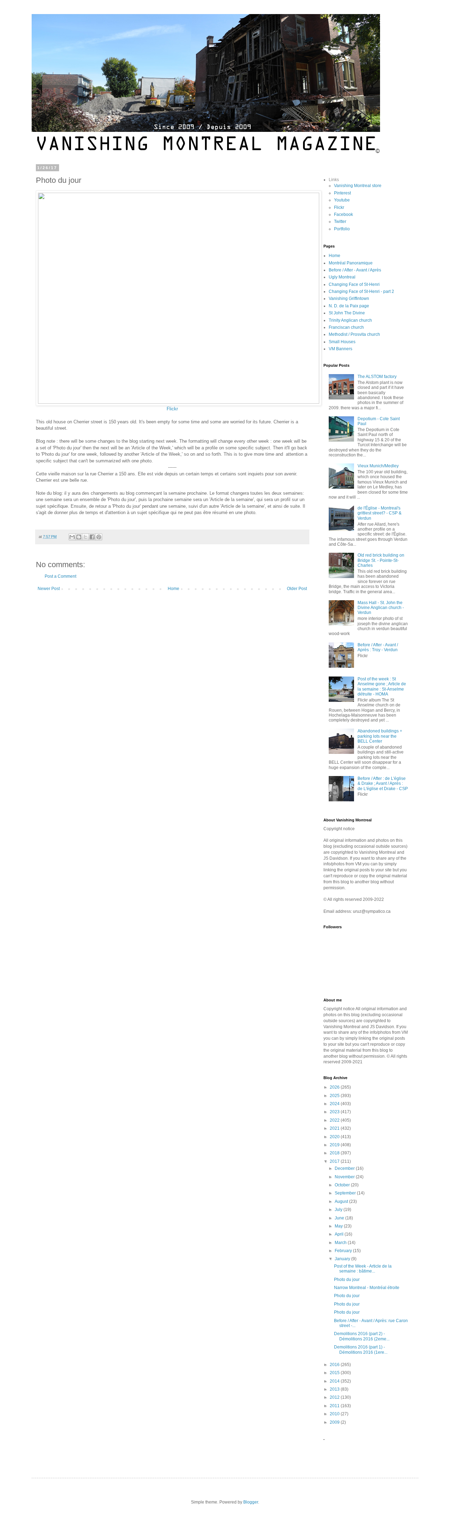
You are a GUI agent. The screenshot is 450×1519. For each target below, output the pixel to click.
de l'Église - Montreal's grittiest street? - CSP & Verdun (379, 513)
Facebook (343, 214)
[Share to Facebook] (92, 536)
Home (173, 588)
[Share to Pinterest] (98, 536)
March (341, 1242)
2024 (335, 1103)
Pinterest (342, 193)
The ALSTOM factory (377, 376)
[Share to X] (85, 536)
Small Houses (342, 341)
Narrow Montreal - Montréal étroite (366, 1287)
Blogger (250, 1502)
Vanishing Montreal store (357, 185)
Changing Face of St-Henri (354, 284)
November (345, 1176)
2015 (335, 1372)
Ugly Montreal (342, 277)
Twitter (340, 221)
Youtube (342, 200)
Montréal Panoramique (351, 263)
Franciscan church (346, 327)
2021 (335, 1128)
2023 (335, 1111)
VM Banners (340, 348)
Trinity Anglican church (350, 320)
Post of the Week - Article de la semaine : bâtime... (363, 1269)
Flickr (172, 408)
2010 (335, 1413)
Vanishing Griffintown (349, 298)
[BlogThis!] (78, 536)
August (342, 1201)
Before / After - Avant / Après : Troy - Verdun (378, 647)
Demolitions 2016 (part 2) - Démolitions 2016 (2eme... (362, 1336)
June (340, 1218)
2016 (335, 1364)
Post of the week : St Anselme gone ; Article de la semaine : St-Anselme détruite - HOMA (382, 687)
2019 (335, 1144)
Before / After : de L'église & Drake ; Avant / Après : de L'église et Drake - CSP (383, 783)
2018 (335, 1153)
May (339, 1226)
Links (334, 179)
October (343, 1184)
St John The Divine (347, 312)
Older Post (297, 588)
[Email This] (72, 536)
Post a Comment (60, 576)
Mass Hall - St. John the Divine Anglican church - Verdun (381, 607)
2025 (335, 1095)
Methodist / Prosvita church (354, 334)
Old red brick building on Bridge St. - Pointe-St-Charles (381, 560)
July (339, 1209)
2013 (335, 1389)
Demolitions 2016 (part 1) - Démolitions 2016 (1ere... (360, 1349)
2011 (335, 1405)
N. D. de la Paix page (349, 305)
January (343, 1258)
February (344, 1250)
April (340, 1234)
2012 (335, 1397)
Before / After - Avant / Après (355, 270)
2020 (335, 1136)
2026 (335, 1087)
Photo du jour (347, 1279)
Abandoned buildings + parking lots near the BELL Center (380, 736)
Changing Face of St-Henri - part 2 (361, 291)
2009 (335, 1422)
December (345, 1168)
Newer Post (49, 588)
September (346, 1193)
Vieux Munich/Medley (378, 465)
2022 (335, 1120)
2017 (335, 1161)
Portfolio (342, 228)
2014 (335, 1381)
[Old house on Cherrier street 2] (178, 402)
